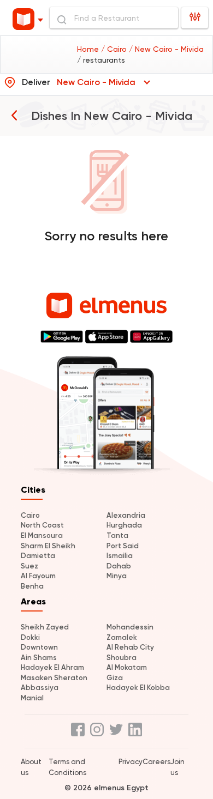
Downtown (39, 647)
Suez (29, 566)
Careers (156, 762)
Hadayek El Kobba (138, 687)
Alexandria (125, 515)
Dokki (30, 637)
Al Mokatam (126, 667)
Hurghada (124, 525)
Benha (32, 586)
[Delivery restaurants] (14, 115)
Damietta (38, 556)
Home (89, 49)
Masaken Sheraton (54, 678)
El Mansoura (42, 535)
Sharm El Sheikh (48, 546)
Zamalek (121, 637)
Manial (32, 698)
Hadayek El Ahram (52, 667)
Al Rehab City (130, 647)
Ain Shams (39, 657)
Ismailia (119, 556)
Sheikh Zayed (45, 627)
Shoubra (121, 657)
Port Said (122, 546)
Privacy (131, 762)
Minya (116, 576)
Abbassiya (39, 687)
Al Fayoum (38, 576)
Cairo (30, 515)
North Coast (42, 525)
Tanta (117, 535)
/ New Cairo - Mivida (166, 49)
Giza (114, 678)
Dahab (118, 566)
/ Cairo (115, 49)
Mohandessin (129, 627)
